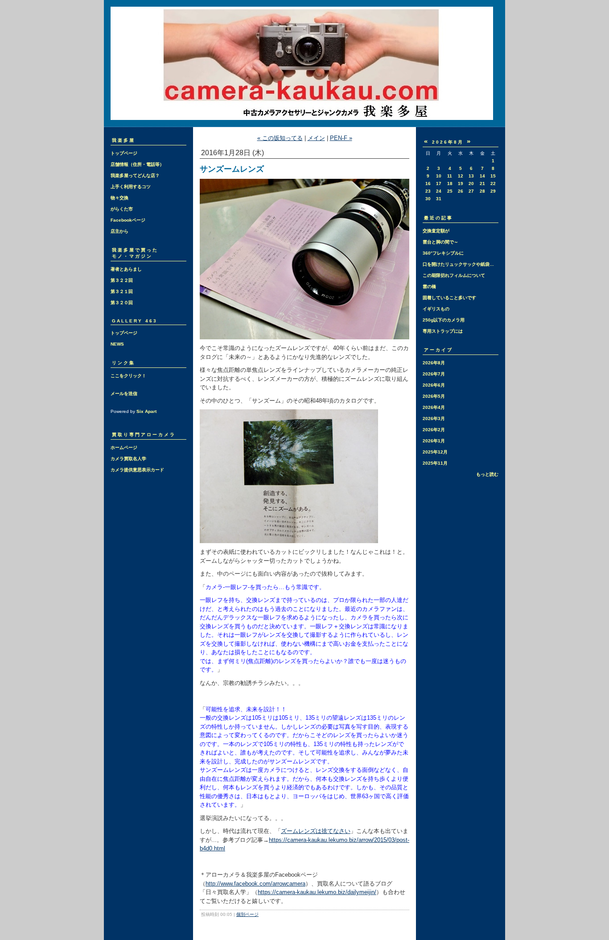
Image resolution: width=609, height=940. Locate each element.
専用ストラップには (443, 331)
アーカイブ (438, 349)
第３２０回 (122, 302)
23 (428, 191)
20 (471, 183)
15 (493, 175)
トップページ (124, 153)
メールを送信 (124, 393)
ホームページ (124, 447)
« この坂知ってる (280, 138)
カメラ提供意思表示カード (137, 469)
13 (471, 175)
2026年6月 (434, 385)
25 (450, 191)
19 (460, 183)
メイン (316, 138)
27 (471, 191)
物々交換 (119, 197)
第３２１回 (122, 291)
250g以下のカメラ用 (444, 319)
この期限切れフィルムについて (454, 275)
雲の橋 (429, 286)
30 (428, 198)
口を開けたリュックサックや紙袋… (458, 264)
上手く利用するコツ (131, 186)
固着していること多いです (449, 297)
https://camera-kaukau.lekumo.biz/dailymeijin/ (317, 892)
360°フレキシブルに (443, 253)
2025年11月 (435, 463)
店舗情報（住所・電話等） (137, 164)
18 (450, 183)
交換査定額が (436, 230)
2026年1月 (434, 440)
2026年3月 (434, 418)
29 (493, 191)
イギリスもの (436, 308)
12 (460, 175)
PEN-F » (341, 138)
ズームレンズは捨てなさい (315, 831)
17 (438, 183)
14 (482, 175)
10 (438, 175)
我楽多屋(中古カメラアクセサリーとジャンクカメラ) (304, 63)
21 (482, 183)
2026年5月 (434, 396)
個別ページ (247, 914)
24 (438, 191)
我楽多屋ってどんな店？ (135, 175)
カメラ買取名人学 (128, 458)
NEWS (117, 344)
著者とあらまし (126, 269)
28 (482, 191)
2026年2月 (434, 429)
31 (438, 198)
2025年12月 (435, 451)
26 (460, 191)
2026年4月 (434, 407)
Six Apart (146, 411)
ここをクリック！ (128, 375)
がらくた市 (122, 208)
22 (493, 183)
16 (428, 183)
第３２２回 (122, 280)
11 (449, 175)
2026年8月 (434, 362)
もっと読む (487, 474)
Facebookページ (128, 220)
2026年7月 (434, 373)
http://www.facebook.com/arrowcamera (255, 883)
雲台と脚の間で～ (440, 241)
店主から (119, 231)
